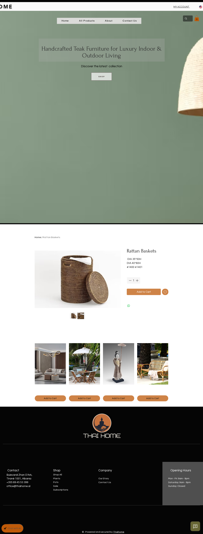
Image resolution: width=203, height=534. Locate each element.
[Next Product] (172, 363)
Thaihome (118, 532)
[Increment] (137, 280)
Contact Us (104, 482)
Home (38, 237)
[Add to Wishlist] (165, 292)
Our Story (103, 478)
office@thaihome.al (18, 486)
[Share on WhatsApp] (128, 306)
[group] (101, 372)
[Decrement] (130, 280)
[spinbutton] (133, 280)
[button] (181, 7)
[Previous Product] (30, 363)
